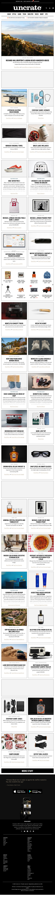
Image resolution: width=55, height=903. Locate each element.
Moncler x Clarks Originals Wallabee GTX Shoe (41, 360)
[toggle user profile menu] (50, 8)
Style (14, 14)
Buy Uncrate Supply (44, 760)
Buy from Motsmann (44, 674)
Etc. (4, 845)
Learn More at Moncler (44, 366)
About (4, 867)
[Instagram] (30, 831)
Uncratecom (19, 1)
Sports (42, 251)
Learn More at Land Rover (17, 673)
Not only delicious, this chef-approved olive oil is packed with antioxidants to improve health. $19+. (41, 633)
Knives (42, 321)
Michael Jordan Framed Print (40, 218)
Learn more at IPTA (17, 263)
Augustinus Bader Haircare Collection (41, 593)
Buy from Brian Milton (17, 366)
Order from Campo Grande (17, 762)
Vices (37, 14)
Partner (35, 143)
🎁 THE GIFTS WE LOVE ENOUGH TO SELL (16, 17)
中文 (28, 861)
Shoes (42, 356)
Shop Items (41, 118)
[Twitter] (21, 831)
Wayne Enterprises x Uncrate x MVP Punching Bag (41, 254)
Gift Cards (29, 850)
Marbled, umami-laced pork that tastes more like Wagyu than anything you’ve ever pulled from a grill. (14, 757)
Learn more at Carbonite (14, 605)
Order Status (5, 857)
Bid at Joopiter (17, 227)
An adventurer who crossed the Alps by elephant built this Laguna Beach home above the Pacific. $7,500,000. (27, 63)
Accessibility (31, 873)
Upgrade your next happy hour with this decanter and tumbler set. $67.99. (14, 524)
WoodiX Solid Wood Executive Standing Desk (14, 556)
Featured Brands (30, 845)
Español (30, 856)
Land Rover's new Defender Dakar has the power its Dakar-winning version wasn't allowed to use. (14, 668)
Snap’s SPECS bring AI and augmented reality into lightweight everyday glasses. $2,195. (41, 469)
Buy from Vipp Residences (17, 639)
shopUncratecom (28, 1)
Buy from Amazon (17, 565)
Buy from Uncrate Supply (18, 151)
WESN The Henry (40, 323)
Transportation (42, 662)
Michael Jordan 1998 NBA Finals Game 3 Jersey (14, 219)
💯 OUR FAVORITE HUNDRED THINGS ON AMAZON (37, 17)
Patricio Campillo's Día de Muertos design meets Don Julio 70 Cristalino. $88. (41, 723)
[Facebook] (27, 831)
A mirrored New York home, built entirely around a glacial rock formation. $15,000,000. (14, 363)
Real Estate (30, 57)
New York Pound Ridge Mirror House (14, 360)
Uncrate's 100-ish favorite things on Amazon (40, 182)
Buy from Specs (44, 472)
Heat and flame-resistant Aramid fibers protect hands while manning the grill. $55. (41, 756)
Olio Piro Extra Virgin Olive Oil (41, 630)
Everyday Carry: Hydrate (41, 110)
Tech (24, 14)
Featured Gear (14, 178)
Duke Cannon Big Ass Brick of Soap (14, 395)
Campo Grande (16, 751)
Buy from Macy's (41, 406)
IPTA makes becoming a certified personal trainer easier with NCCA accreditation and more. (14, 259)
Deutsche (30, 858)
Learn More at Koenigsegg (17, 437)
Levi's (43, 428)
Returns (5, 861)
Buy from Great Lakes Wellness (44, 151)
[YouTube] (24, 831)
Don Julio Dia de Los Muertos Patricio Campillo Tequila (40, 720)
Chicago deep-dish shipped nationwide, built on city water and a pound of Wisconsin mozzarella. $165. (41, 562)
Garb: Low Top (41, 431)
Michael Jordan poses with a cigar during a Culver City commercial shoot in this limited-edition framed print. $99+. (41, 221)
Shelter (30, 14)
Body (42, 14)
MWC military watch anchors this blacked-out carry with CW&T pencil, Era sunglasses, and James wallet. (14, 722)
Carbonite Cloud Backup (14, 592)
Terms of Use (29, 869)
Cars (19, 14)
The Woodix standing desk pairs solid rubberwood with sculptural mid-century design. (14, 560)
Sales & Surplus (30, 848)
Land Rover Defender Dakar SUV (14, 665)
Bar (16, 517)
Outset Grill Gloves (41, 754)
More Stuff (27, 770)
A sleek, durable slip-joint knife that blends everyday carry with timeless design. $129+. (41, 325)
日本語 (29, 859)
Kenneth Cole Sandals (41, 394)
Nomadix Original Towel (14, 145)
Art (16, 215)
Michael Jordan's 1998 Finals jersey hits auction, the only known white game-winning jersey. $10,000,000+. (14, 223)
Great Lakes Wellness (43, 143)
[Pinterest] (33, 831)
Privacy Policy (29, 871)
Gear (9, 14)
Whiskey (16, 464)
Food (42, 553)
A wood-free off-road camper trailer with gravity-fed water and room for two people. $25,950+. (41, 670)
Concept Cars (15, 321)
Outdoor (16, 107)
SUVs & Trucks (15, 662)
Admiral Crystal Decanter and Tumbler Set (14, 521)
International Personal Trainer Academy (14, 251)
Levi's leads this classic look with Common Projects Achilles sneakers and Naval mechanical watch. (41, 434)
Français (30, 857)
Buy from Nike (14, 193)
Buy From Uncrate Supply (44, 225)
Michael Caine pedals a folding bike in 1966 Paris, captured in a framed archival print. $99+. (41, 524)
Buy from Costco (14, 406)
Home (13, 517)
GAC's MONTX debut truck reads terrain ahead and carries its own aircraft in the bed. (14, 325)
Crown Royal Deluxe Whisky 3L (14, 466)
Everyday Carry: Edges (14, 719)
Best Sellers (29, 843)
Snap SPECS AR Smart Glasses (40, 466)
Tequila (42, 716)
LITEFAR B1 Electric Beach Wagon (14, 111)
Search (46, 8)
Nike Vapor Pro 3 (14, 181)
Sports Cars (16, 428)
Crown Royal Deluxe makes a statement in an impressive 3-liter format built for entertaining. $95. (14, 470)
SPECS (43, 464)
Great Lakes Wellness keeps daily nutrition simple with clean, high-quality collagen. (41, 148)
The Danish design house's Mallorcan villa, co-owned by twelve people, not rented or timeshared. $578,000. (14, 635)
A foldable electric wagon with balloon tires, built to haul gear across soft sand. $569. (14, 114)
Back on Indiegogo (17, 118)
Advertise (5, 868)
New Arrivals (30, 841)
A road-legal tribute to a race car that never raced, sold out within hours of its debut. (14, 433)
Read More (17, 67)
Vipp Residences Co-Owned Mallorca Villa (14, 631)
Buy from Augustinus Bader (40, 605)
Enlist (4, 870)
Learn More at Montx (18, 329)
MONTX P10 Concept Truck (14, 323)
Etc (46, 14)
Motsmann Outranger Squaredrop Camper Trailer (41, 666)
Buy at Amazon (40, 193)
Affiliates (5, 869)
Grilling (42, 751)
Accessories (16, 143)
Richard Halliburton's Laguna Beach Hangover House (27, 60)
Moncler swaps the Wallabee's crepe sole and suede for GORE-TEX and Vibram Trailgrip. (41, 363)
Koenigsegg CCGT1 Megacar (14, 431)
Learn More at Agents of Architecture (31, 67)
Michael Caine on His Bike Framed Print (41, 521)
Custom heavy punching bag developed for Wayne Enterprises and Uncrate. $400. (41, 257)
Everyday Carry (42, 107)
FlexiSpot (16, 553)
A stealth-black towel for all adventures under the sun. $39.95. (14, 148)
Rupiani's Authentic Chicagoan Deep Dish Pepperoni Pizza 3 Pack (41, 557)
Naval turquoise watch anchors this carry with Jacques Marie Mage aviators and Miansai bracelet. (41, 113)
